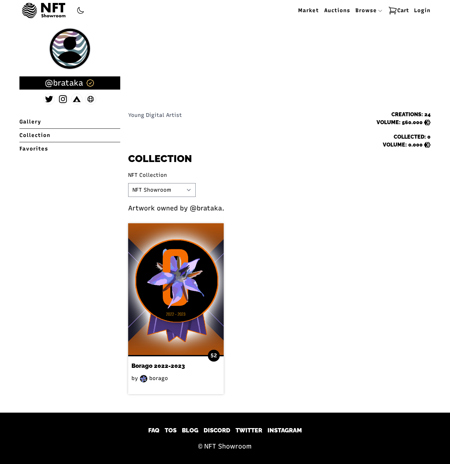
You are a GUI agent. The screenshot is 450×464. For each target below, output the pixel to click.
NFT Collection (147, 175)
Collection (34, 135)
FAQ (153, 430)
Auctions (337, 10)
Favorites (33, 149)
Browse (367, 10)
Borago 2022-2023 (158, 365)
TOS (171, 430)
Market (308, 10)
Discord (217, 430)
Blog (190, 430)
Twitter (249, 430)
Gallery (30, 122)
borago (158, 378)
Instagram (284, 430)
